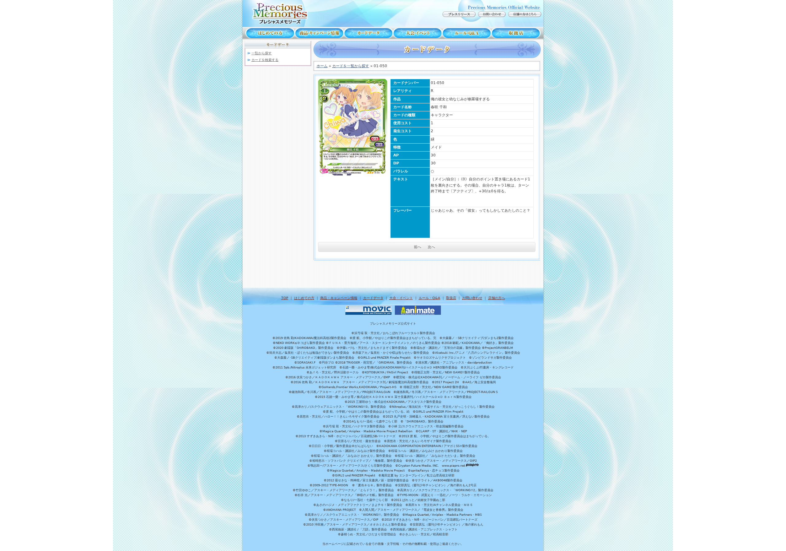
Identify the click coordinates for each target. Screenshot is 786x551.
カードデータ (368, 33)
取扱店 (517, 33)
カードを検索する (264, 60)
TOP (284, 298)
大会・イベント (417, 33)
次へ (431, 247)
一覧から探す (261, 53)
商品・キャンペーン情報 (319, 33)
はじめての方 (269, 33)
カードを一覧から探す (350, 66)
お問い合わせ (472, 298)
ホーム (322, 66)
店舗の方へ (496, 298)
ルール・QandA (466, 33)
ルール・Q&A (429, 298)
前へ (417, 247)
